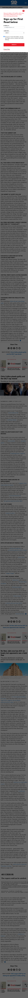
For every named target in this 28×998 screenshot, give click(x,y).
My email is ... (7, 25)
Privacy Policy (7, 49)
